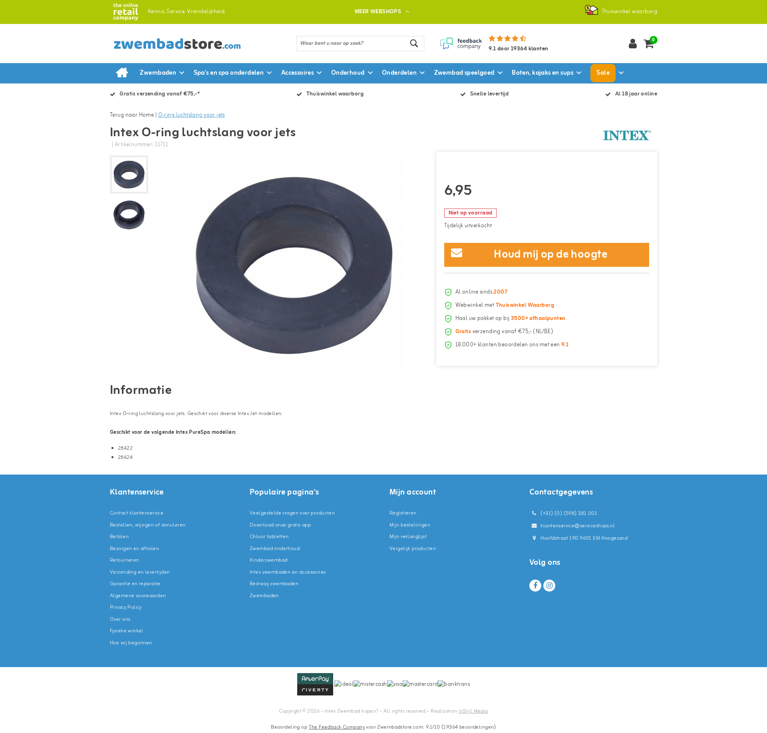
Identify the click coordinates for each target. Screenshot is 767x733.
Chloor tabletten (269, 536)
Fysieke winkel (126, 631)
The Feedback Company (337, 727)
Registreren (403, 513)
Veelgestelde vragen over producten (292, 513)
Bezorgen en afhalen (134, 548)
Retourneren (124, 560)
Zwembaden (264, 596)
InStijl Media (473, 711)
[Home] (122, 73)
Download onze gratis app (280, 525)
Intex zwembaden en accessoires (288, 572)
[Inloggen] (633, 43)
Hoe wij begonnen (131, 643)
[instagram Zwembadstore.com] (549, 586)
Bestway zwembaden (274, 584)
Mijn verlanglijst (408, 536)
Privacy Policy (126, 607)
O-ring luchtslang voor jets (191, 115)
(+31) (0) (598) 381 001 (568, 513)
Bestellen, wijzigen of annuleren (147, 525)
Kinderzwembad (268, 560)
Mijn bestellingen (409, 525)
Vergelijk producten (412, 548)
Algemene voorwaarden (138, 596)
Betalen (119, 536)
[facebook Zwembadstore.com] (535, 586)
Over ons (120, 619)
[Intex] (627, 135)
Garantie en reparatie (135, 584)
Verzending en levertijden (140, 572)
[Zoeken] (415, 43)
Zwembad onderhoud (275, 548)
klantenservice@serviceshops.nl (577, 526)
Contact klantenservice (136, 513)
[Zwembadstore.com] (125, 12)
